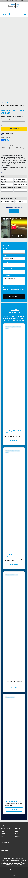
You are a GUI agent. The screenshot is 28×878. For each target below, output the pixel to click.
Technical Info (18, 148)
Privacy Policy (18, 828)
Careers (2, 838)
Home (2, 105)
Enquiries (11, 0)
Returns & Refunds (19, 830)
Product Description (4, 148)
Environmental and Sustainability (14, 871)
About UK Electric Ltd (5, 828)
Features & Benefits (11, 147)
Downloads (3, 833)
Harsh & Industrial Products (11, 105)
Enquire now (13, 296)
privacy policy (20, 289)
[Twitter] (8, 140)
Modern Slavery (10, 869)
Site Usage (17, 833)
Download (14, 211)
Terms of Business (17, 869)
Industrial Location (13, 106)
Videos (2, 830)
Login (16, 0)
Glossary (2, 831)
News (2, 836)
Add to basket (13, 128)
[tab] (4, 147)
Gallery (3, 0)
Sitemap (16, 831)
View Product (14, 440)
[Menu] (25, 14)
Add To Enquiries (8, 133)
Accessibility (17, 836)
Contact (7, 0)
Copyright (17, 834)
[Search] (24, 10)
